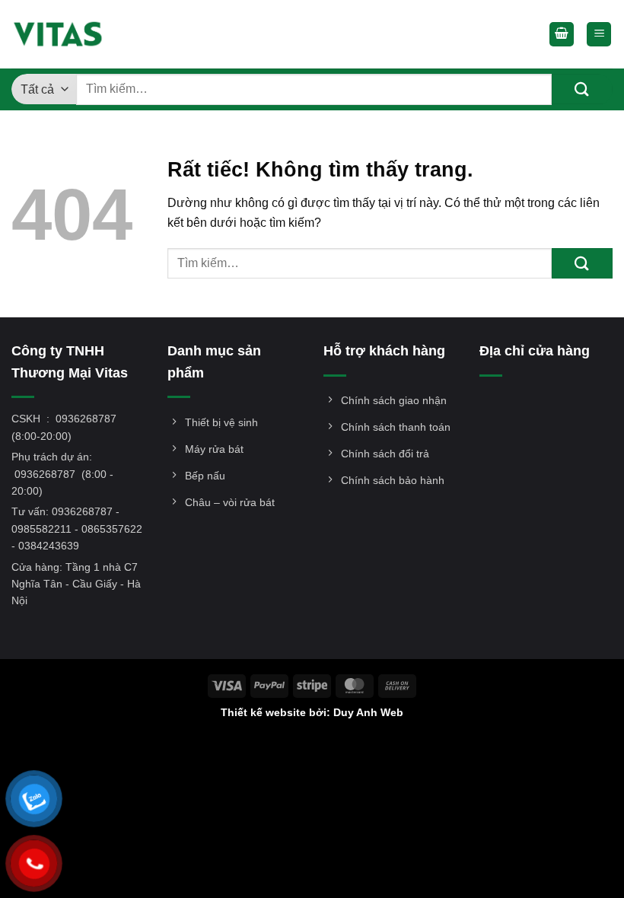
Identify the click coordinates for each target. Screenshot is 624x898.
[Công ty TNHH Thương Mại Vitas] (62, 34)
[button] (561, 34)
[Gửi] (582, 89)
